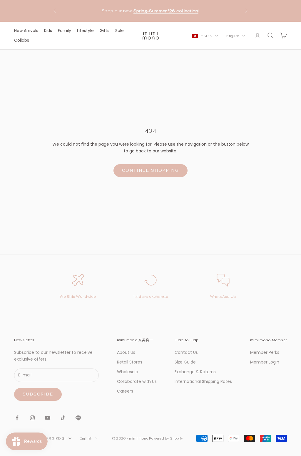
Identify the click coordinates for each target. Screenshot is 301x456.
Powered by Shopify (166, 438)
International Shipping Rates (203, 381)
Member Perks (264, 352)
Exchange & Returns (195, 372)
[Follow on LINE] (78, 418)
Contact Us (186, 352)
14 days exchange (150, 296)
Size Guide (185, 362)
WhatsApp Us (223, 296)
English (232, 36)
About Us (126, 352)
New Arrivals (26, 30)
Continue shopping (150, 170)
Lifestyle (85, 30)
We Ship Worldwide (78, 296)
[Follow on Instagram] (32, 418)
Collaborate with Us (137, 381)
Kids (48, 30)
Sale (119, 30)
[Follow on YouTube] (48, 418)
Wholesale (127, 372)
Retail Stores (129, 362)
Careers (125, 391)
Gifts (104, 30)
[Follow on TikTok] (63, 418)
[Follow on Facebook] (17, 418)
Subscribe (38, 394)
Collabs (21, 40)
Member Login (264, 362)
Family (64, 30)
